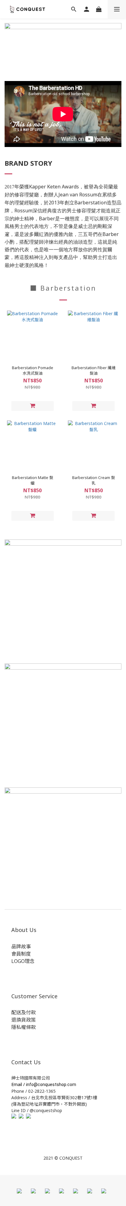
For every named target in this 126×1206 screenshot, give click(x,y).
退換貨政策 (23, 1019)
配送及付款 (23, 1012)
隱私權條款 (23, 1027)
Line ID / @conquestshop (36, 1110)
